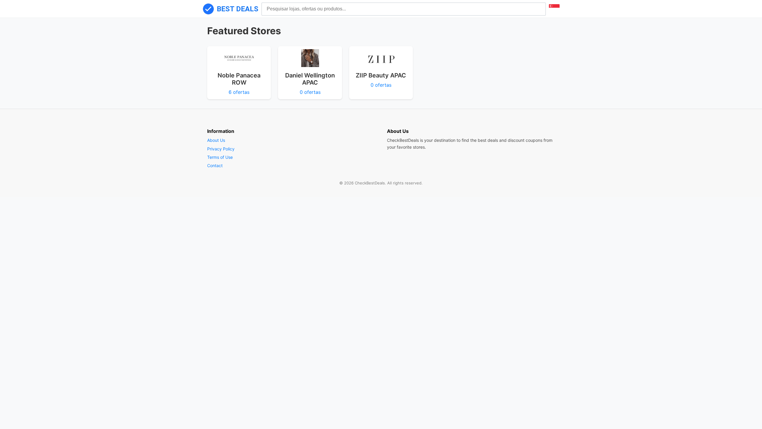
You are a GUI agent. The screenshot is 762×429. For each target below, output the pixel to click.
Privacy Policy (221, 148)
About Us (216, 140)
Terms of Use (220, 157)
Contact (215, 165)
